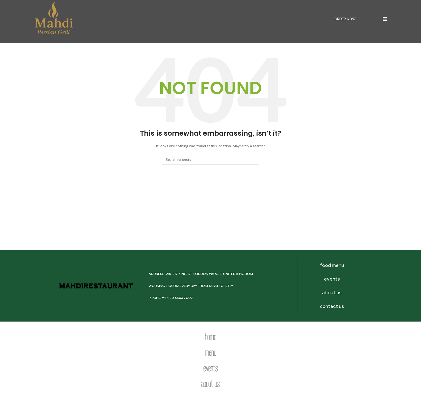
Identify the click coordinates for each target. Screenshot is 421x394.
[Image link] (53, 19)
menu (210, 352)
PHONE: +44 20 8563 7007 (171, 297)
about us (210, 383)
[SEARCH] (253, 159)
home (210, 336)
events (210, 368)
